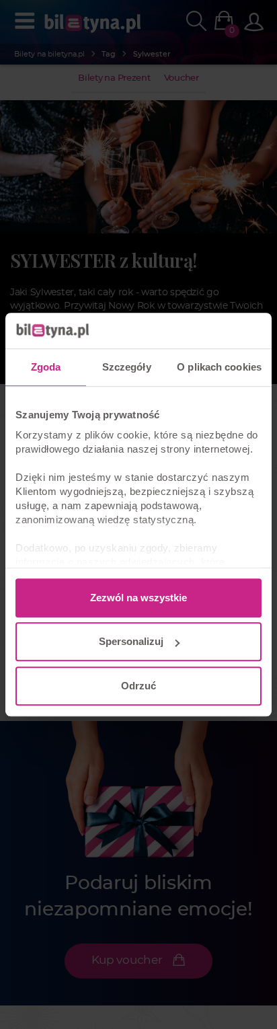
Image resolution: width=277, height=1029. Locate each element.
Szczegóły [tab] (126, 367)
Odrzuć (138, 685)
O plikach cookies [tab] (219, 367)
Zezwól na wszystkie (138, 597)
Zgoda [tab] (46, 367)
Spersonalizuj (131, 641)
